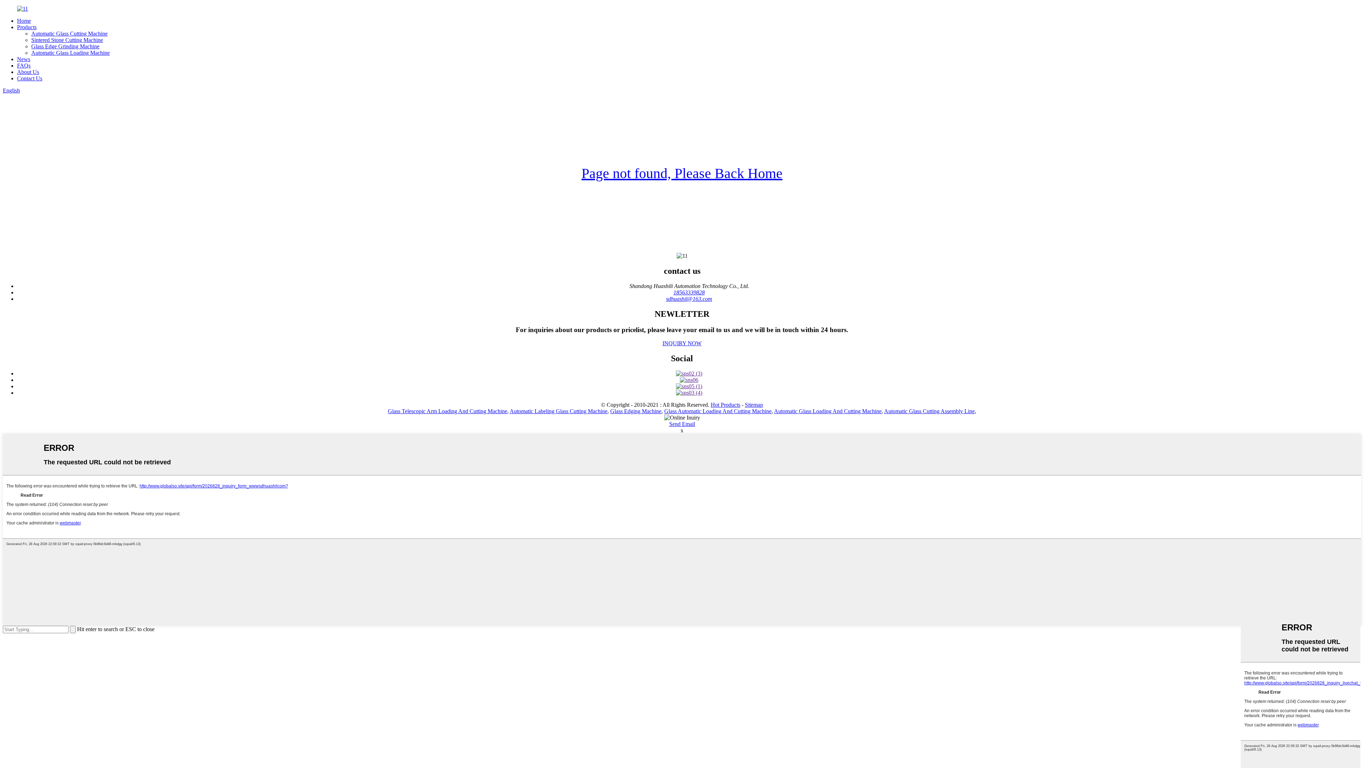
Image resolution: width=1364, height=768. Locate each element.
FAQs (24, 66)
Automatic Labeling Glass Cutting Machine (558, 411)
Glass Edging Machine (635, 411)
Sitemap (754, 405)
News (23, 59)
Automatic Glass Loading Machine (70, 53)
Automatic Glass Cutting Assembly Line (929, 411)
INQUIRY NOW (682, 343)
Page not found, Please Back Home (682, 173)
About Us (28, 72)
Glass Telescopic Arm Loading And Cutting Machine (447, 411)
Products (27, 27)
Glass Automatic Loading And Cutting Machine (718, 411)
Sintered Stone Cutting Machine (67, 40)
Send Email (682, 424)
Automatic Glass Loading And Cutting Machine (828, 411)
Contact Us (29, 78)
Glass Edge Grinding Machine (65, 46)
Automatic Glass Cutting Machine (69, 34)
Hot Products (725, 405)
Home (24, 21)
